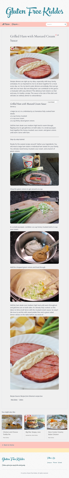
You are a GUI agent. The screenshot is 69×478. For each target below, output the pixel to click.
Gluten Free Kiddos (34, 12)
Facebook (60, 463)
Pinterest (55, 463)
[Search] (65, 24)
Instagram (49, 463)
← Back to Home (8, 445)
